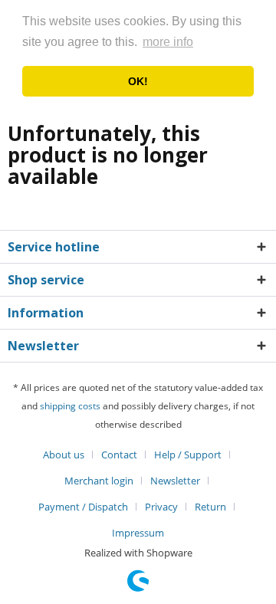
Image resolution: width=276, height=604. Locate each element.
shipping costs (70, 405)
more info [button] (168, 41)
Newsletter (175, 480)
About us (63, 454)
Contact (119, 454)
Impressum (138, 533)
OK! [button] (138, 81)
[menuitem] (69, 455)
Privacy (161, 507)
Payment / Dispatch (83, 507)
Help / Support (188, 454)
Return (210, 507)
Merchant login (98, 480)
